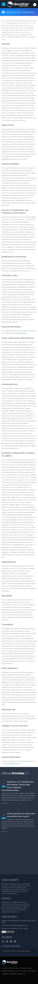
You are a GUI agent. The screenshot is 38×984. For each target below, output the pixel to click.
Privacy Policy (22, 333)
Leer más (4, 803)
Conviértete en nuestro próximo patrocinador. (17, 951)
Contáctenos (9, 916)
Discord (25, 928)
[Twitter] (7, 941)
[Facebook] (3, 941)
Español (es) (21, 974)
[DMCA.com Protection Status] (8, 931)
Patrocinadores (11, 946)
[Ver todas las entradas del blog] (27, 773)
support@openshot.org (21, 925)
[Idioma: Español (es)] (34, 4)
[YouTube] (14, 941)
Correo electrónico (13, 928)
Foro (21, 928)
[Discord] (11, 941)
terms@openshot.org (13, 764)
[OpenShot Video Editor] (17, 4)
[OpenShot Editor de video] (10, 962)
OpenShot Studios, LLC (8, 971)
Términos (13, 974)
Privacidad (6, 974)
